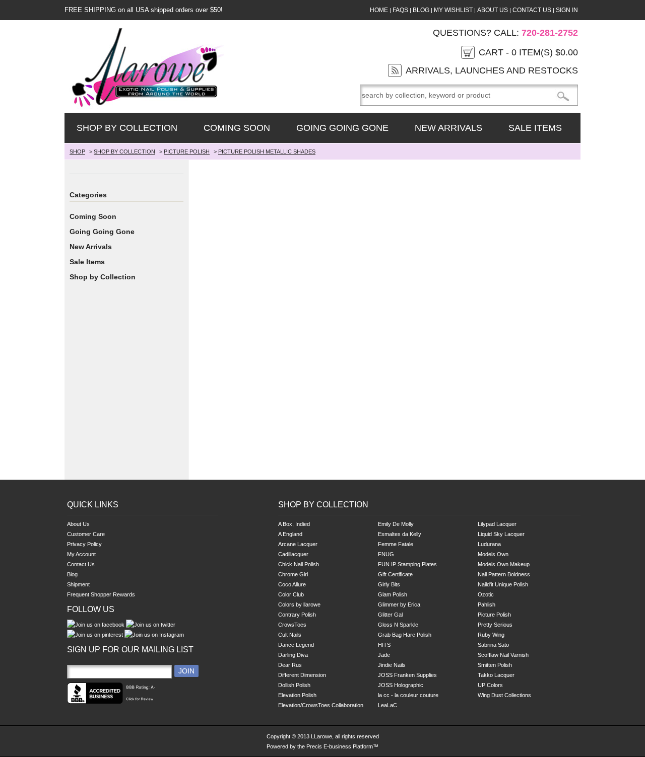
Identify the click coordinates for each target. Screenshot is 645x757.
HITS (384, 645)
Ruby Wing (491, 635)
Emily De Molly (396, 524)
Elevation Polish (297, 695)
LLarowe (321, 736)
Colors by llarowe (299, 604)
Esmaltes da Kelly (399, 534)
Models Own (493, 554)
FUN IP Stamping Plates (407, 564)
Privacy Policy (84, 544)
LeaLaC (387, 705)
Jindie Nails (392, 665)
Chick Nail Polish (298, 564)
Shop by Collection (127, 128)
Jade (384, 655)
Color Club (291, 594)
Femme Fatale (395, 544)
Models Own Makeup (504, 564)
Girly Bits (389, 584)
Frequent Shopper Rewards (101, 594)
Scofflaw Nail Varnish (503, 655)
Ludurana (489, 544)
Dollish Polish (294, 685)
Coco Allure (292, 584)
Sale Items (535, 128)
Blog (421, 10)
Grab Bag (390, 635)
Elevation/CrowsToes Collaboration (320, 705)
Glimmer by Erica (399, 604)
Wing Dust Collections (504, 695)
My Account (81, 554)
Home (379, 10)
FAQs (400, 10)
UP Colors (490, 685)
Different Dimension (302, 675)
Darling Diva (293, 655)
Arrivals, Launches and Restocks (492, 70)
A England (290, 534)
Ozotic (486, 594)
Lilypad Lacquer (497, 524)
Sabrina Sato (493, 645)
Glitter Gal (390, 615)
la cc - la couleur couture (408, 695)
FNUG (386, 554)
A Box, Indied (294, 524)
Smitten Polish (495, 665)
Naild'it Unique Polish (503, 584)
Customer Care (86, 534)
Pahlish (486, 604)
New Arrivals (448, 128)
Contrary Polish (297, 615)
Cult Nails (289, 635)
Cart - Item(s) (528, 52)
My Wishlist (453, 10)
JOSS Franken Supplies (407, 675)
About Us (492, 10)
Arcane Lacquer (297, 544)
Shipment (78, 584)
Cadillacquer (293, 554)
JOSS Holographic (400, 685)
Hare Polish (417, 635)
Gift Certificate (395, 574)
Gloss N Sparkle (398, 625)
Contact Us (531, 10)
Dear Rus (290, 665)
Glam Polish (392, 594)
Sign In (567, 10)
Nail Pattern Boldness (504, 574)
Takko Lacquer (496, 675)
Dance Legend (296, 645)
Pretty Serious (495, 625)
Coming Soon (237, 128)
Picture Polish (494, 615)
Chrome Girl (293, 574)
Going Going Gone (342, 128)
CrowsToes (292, 625)
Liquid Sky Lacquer (501, 534)
